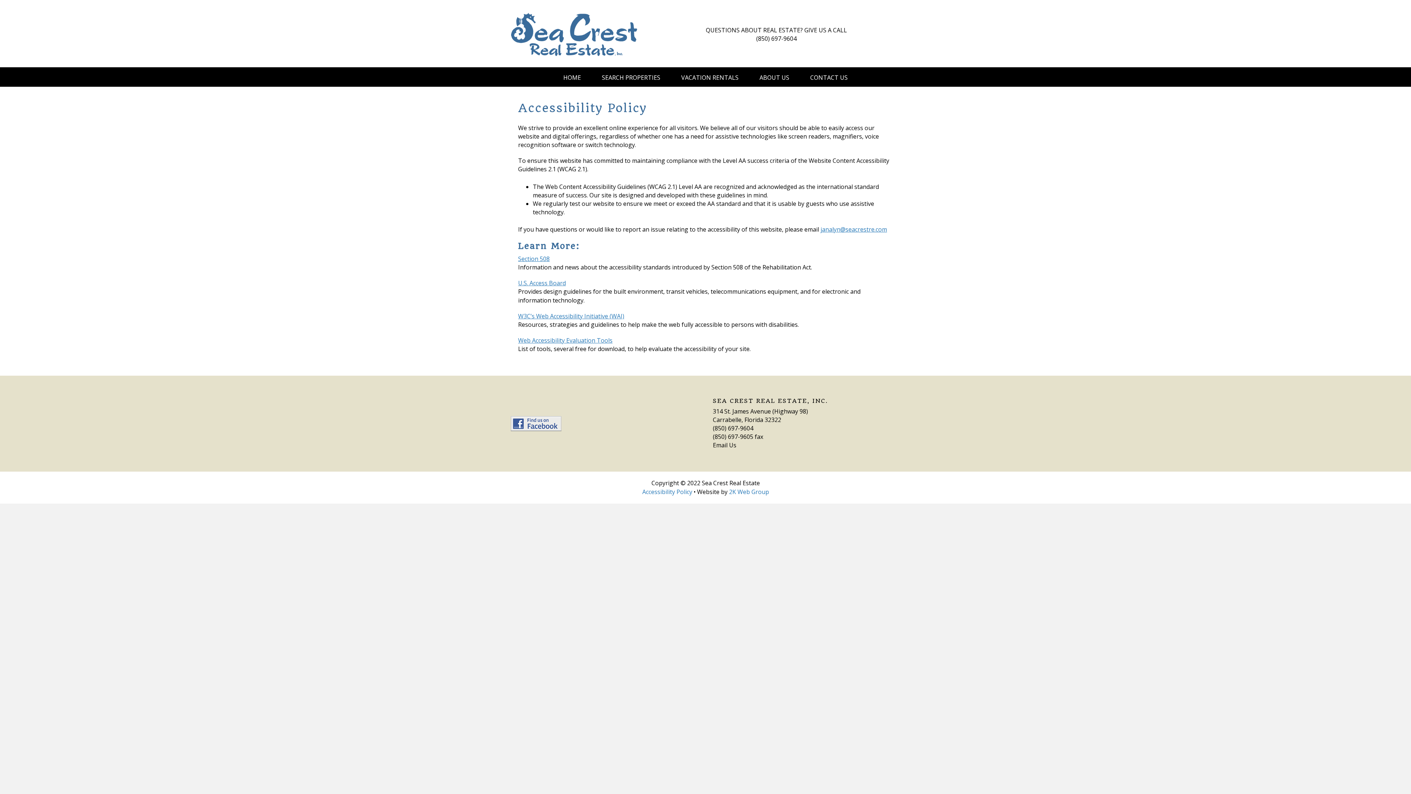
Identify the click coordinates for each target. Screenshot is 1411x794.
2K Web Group (749, 492)
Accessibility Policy (667, 492)
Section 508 (534, 259)
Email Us (724, 445)
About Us (774, 78)
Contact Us (829, 78)
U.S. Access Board (542, 283)
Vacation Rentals (710, 78)
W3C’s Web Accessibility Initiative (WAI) (571, 316)
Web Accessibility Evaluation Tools (565, 340)
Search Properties (631, 78)
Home (572, 78)
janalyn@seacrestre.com (854, 229)
